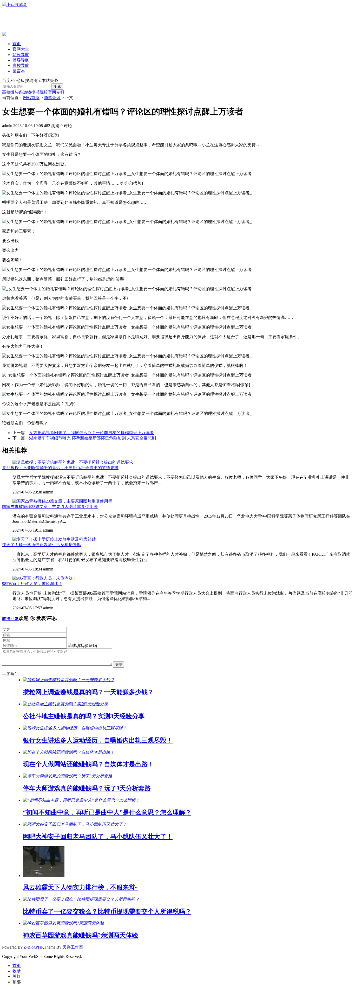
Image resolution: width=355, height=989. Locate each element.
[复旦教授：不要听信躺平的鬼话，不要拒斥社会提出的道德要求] (72, 462)
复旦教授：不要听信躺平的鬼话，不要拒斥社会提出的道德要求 (60, 467)
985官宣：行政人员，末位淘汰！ (32, 583)
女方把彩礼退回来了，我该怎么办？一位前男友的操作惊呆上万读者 (91, 432)
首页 (16, 43)
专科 (60, 92)
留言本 (18, 71)
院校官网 (48, 92)
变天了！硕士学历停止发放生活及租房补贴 (41, 544)
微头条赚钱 (20, 92)
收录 (16, 971)
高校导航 (20, 65)
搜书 (35, 92)
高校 (6, 92)
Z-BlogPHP (33, 947)
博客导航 (20, 60)
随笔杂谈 (52, 97)
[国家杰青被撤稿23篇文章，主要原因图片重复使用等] (62, 501)
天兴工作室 (72, 947)
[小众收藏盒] (14, 4)
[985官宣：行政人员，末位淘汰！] (44, 578)
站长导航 (20, 54)
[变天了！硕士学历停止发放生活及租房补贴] (54, 539)
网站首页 (31, 97)
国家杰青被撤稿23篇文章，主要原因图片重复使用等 (50, 506)
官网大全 (20, 49)
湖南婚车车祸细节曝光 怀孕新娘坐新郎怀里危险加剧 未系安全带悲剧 (92, 438)
